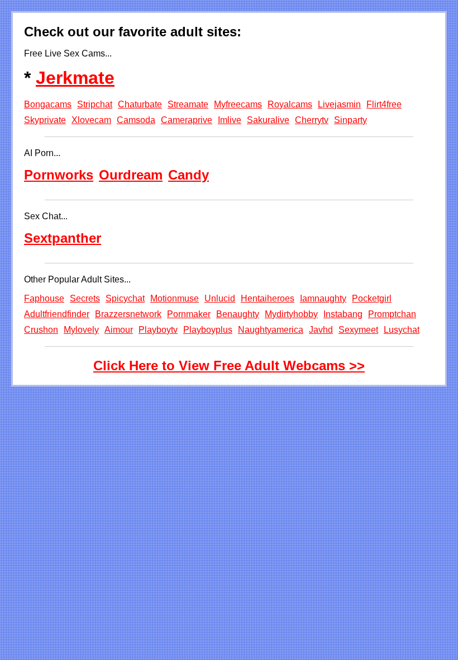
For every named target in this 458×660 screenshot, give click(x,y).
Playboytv (158, 329)
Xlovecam (91, 120)
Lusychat (401, 329)
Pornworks (58, 174)
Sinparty (350, 120)
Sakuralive (268, 120)
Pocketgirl (372, 298)
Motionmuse (174, 298)
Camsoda (136, 120)
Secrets (85, 298)
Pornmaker (189, 314)
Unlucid (219, 298)
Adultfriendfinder (56, 314)
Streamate (188, 104)
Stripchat (94, 104)
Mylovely (81, 329)
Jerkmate (75, 78)
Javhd (321, 329)
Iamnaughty (323, 298)
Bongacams (47, 104)
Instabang (342, 314)
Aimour (118, 329)
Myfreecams (238, 104)
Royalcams (290, 104)
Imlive (229, 120)
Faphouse (44, 298)
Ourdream (131, 174)
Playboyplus (207, 329)
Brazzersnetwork (128, 314)
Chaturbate (140, 104)
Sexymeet (358, 329)
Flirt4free (384, 104)
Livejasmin (339, 104)
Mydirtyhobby (291, 314)
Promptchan (392, 314)
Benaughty (237, 314)
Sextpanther (62, 238)
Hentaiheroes (267, 298)
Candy (188, 174)
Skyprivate (45, 120)
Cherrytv (311, 120)
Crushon (41, 329)
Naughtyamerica (270, 329)
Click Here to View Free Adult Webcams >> (229, 365)
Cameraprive (186, 120)
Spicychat (125, 298)
